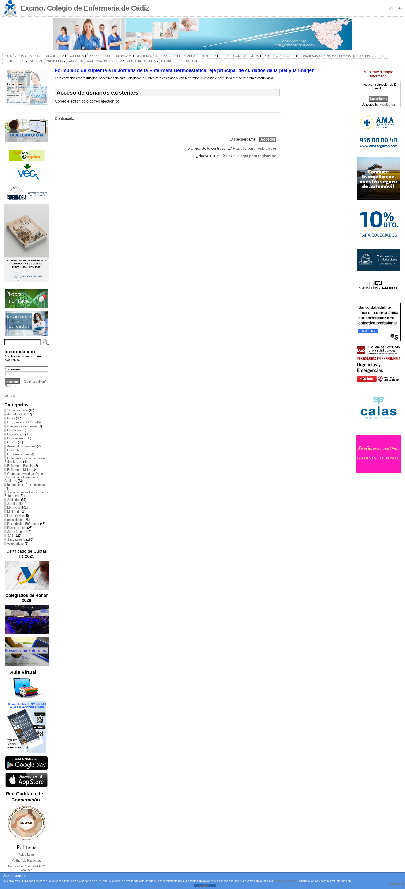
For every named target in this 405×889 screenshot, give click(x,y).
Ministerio (13, 511)
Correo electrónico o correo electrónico (87, 101)
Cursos (12, 442)
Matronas (13, 508)
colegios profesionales (22, 426)
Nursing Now (15, 515)
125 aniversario (17, 410)
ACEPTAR (205, 885)
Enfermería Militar (19, 469)
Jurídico (12, 504)
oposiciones (15, 519)
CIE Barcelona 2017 (20, 422)
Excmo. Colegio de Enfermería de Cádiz (84, 8)
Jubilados (13, 500)
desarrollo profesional (21, 446)
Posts (398, 8)
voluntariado (15, 543)
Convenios (14, 430)
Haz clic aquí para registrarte (251, 156)
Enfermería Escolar (20, 465)
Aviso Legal (26, 854)
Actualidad (14, 414)
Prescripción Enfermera (23, 523)
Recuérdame (245, 139)
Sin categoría (16, 539)
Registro (10, 385)
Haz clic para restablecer (254, 148)
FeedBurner (387, 104)
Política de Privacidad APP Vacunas (26, 868)
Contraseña (12, 369)
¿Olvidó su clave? (34, 381)
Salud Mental (16, 531)
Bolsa (11, 418)
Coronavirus (15, 438)
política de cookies (285, 881)
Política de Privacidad (26, 860)
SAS (10, 535)
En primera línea (18, 454)
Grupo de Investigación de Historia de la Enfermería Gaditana (23, 477)
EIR (9, 450)
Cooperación (15, 434)
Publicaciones (16, 527)
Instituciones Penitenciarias (26, 485)
